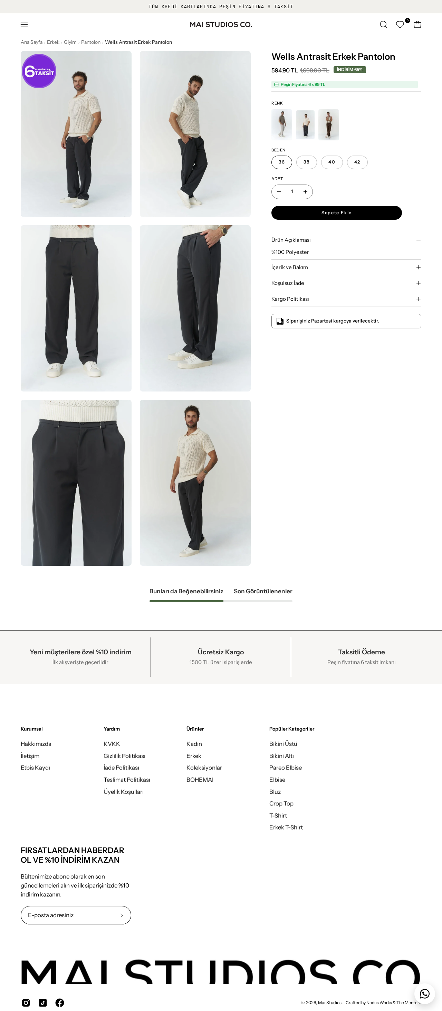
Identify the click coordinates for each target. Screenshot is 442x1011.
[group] (221, 7)
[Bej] (281, 124)
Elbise (277, 779)
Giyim (70, 42)
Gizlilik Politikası (124, 755)
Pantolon (90, 42)
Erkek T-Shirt (286, 827)
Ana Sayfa (31, 42)
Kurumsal (32, 729)
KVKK (112, 743)
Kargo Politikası (290, 299)
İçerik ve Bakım (289, 267)
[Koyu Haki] (328, 124)
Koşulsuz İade (287, 283)
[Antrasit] (305, 124)
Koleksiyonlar (204, 767)
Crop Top (281, 803)
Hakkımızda (36, 743)
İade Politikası (121, 767)
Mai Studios (330, 1002)
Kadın (194, 743)
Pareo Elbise (285, 767)
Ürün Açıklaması (291, 240)
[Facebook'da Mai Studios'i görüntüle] (59, 1003)
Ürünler (195, 729)
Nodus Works (379, 1002)
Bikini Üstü (283, 743)
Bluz (275, 791)
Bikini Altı (281, 755)
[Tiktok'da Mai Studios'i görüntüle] (42, 1003)
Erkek (53, 42)
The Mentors (408, 1002)
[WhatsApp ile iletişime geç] (424, 993)
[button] (383, 24)
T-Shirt (278, 815)
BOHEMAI (199, 779)
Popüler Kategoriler (291, 729)
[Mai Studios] (221, 24)
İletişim (30, 755)
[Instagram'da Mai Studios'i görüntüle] (25, 1003)
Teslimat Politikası (127, 779)
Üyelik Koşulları (124, 791)
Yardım (112, 729)
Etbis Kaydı (35, 767)
